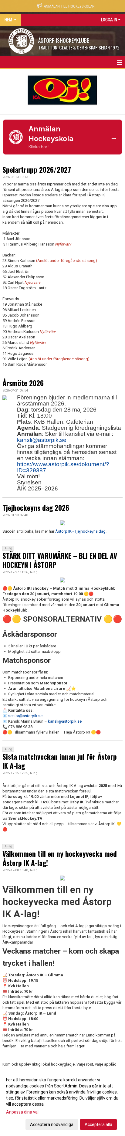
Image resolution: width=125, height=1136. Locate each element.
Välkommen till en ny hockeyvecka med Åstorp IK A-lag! (59, 858)
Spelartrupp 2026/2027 (36, 169)
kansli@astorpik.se (41, 440)
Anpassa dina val (22, 1112)
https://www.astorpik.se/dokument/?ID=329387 (63, 467)
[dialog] (62, 1102)
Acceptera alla (98, 1124)
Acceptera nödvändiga (51, 1124)
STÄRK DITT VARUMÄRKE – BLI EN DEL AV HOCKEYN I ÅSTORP (59, 560)
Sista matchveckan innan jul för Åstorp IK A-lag (59, 761)
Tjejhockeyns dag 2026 (35, 508)
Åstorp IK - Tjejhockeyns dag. (80, 531)
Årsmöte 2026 (23, 383)
